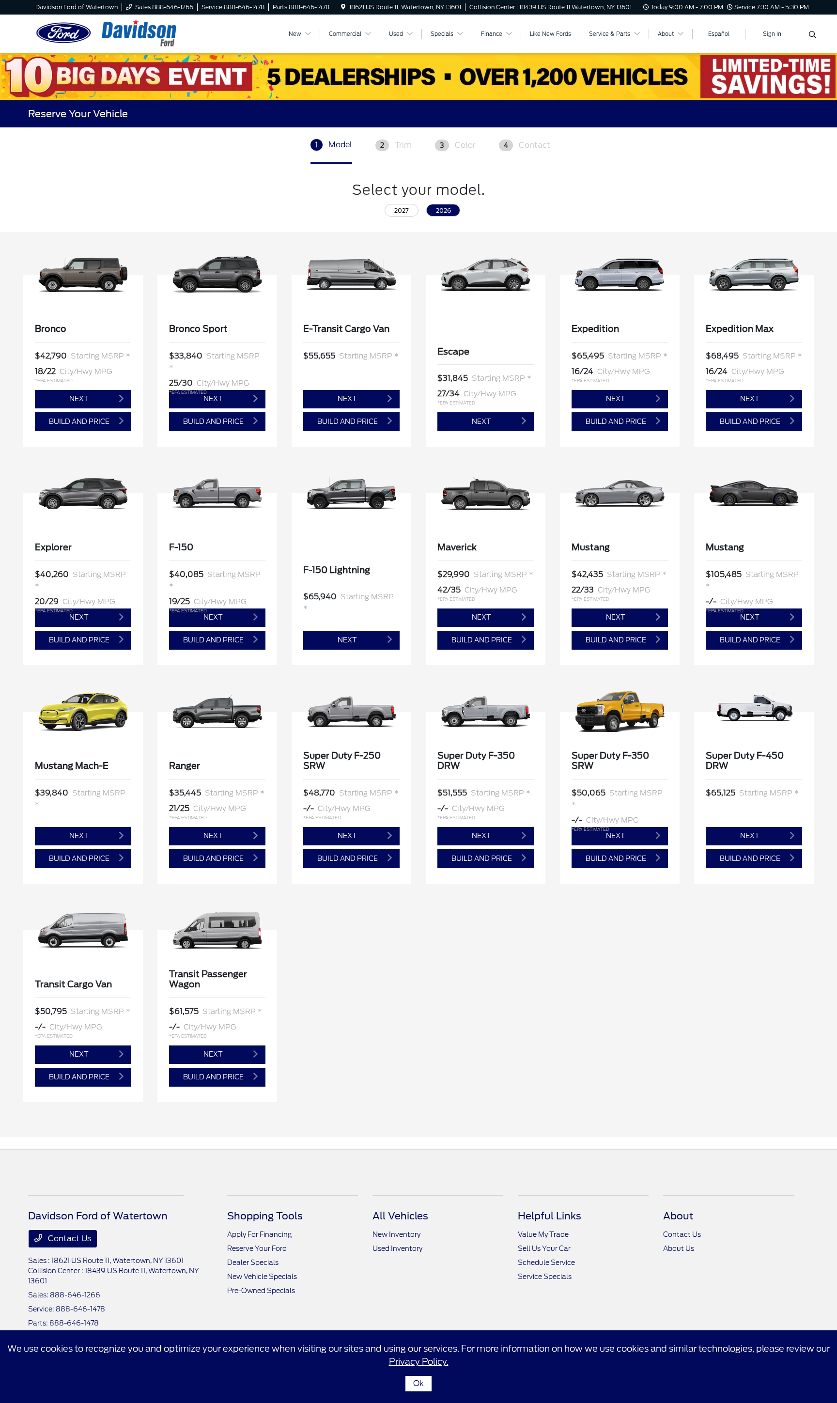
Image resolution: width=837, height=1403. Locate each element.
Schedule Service (546, 1262)
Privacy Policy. (419, 1361)
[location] (343, 7)
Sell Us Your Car (544, 1248)
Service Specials (545, 1276)
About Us (678, 1248)
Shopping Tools (265, 1216)
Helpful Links (549, 1216)
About (678, 1216)
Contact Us (68, 1238)
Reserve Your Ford (257, 1248)
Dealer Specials (253, 1262)
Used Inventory (397, 1248)
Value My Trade (543, 1234)
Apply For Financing (259, 1234)
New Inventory (396, 1234)
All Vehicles (400, 1216)
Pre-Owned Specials (261, 1290)
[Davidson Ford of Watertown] (111, 33)
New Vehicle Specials (262, 1276)
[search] (812, 35)
